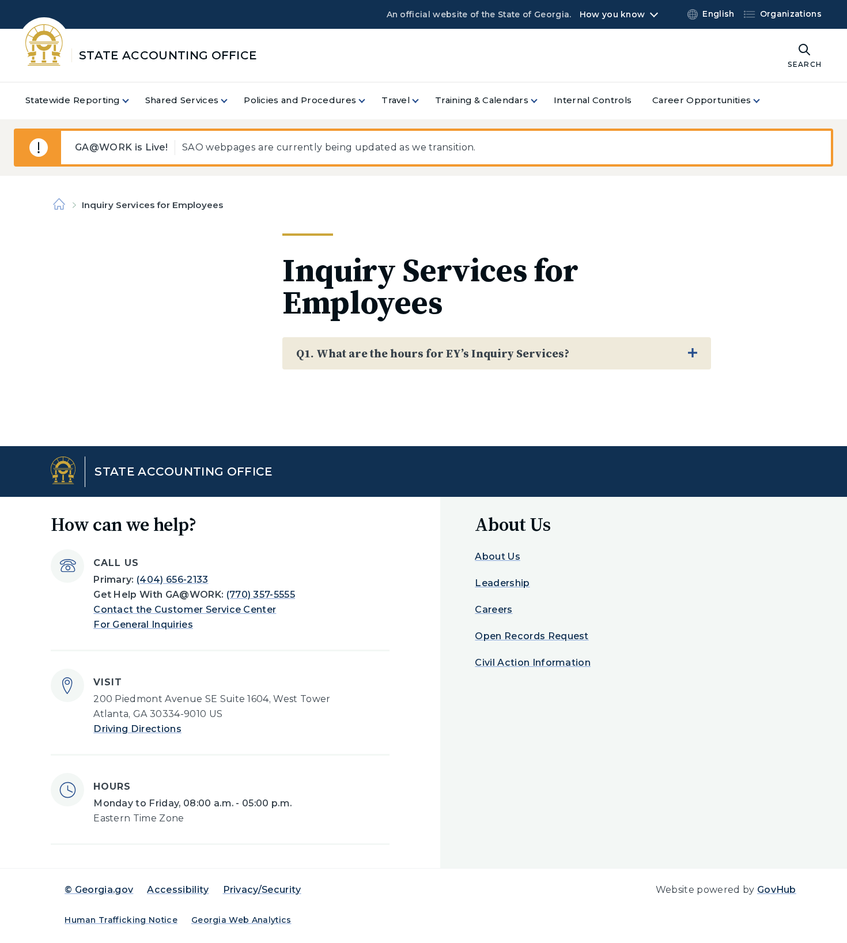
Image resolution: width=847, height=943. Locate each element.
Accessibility (178, 889)
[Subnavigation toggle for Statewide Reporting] (132, 100)
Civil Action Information (533, 662)
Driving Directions (137, 728)
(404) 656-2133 (172, 579)
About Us (497, 556)
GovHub (776, 889)
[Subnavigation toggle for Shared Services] (231, 100)
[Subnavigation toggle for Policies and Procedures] (368, 100)
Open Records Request (531, 636)
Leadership (502, 583)
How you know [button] (612, 14)
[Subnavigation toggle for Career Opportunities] (763, 100)
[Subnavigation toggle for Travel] (422, 100)
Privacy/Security (262, 889)
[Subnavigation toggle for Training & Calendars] (541, 100)
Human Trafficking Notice (121, 920)
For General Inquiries (143, 624)
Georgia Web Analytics (241, 920)
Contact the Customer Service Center (184, 609)
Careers (493, 609)
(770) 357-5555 (260, 594)
